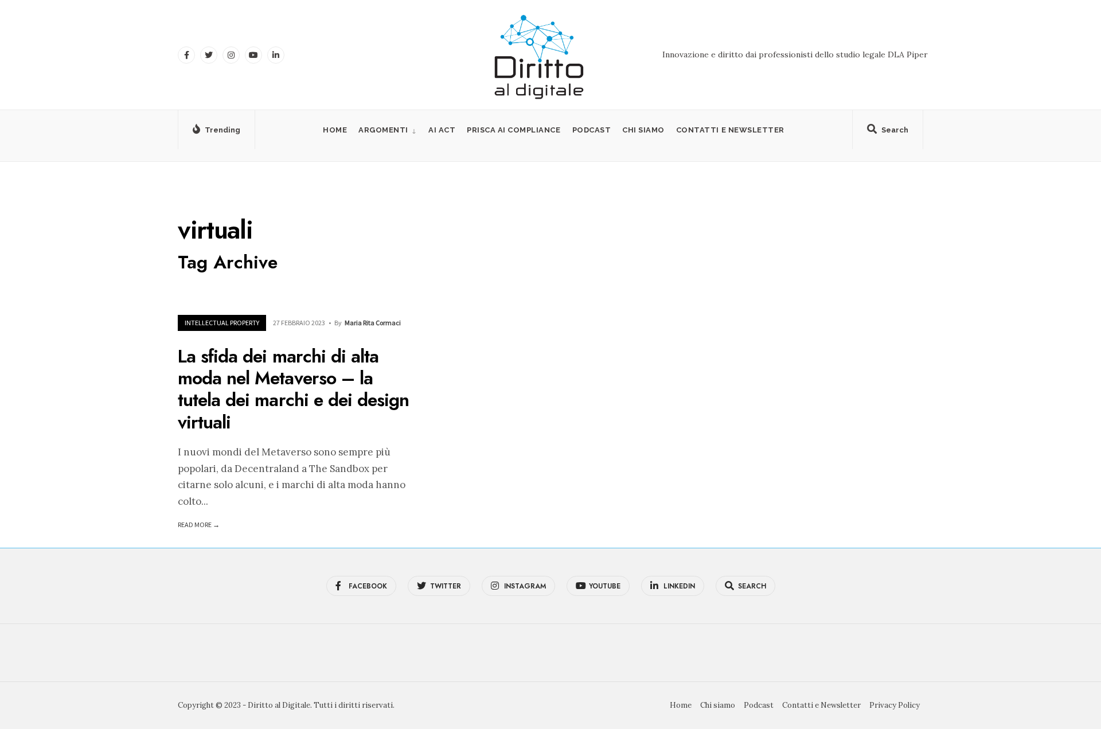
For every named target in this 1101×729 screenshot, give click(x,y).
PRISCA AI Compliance (513, 130)
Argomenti (383, 130)
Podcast (591, 130)
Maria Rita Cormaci (373, 322)
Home (335, 130)
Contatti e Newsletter (730, 130)
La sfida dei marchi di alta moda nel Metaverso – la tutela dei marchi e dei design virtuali (293, 389)
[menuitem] (388, 130)
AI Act (441, 130)
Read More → (199, 524)
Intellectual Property (222, 322)
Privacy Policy (894, 705)
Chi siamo (643, 130)
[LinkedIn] (275, 55)
